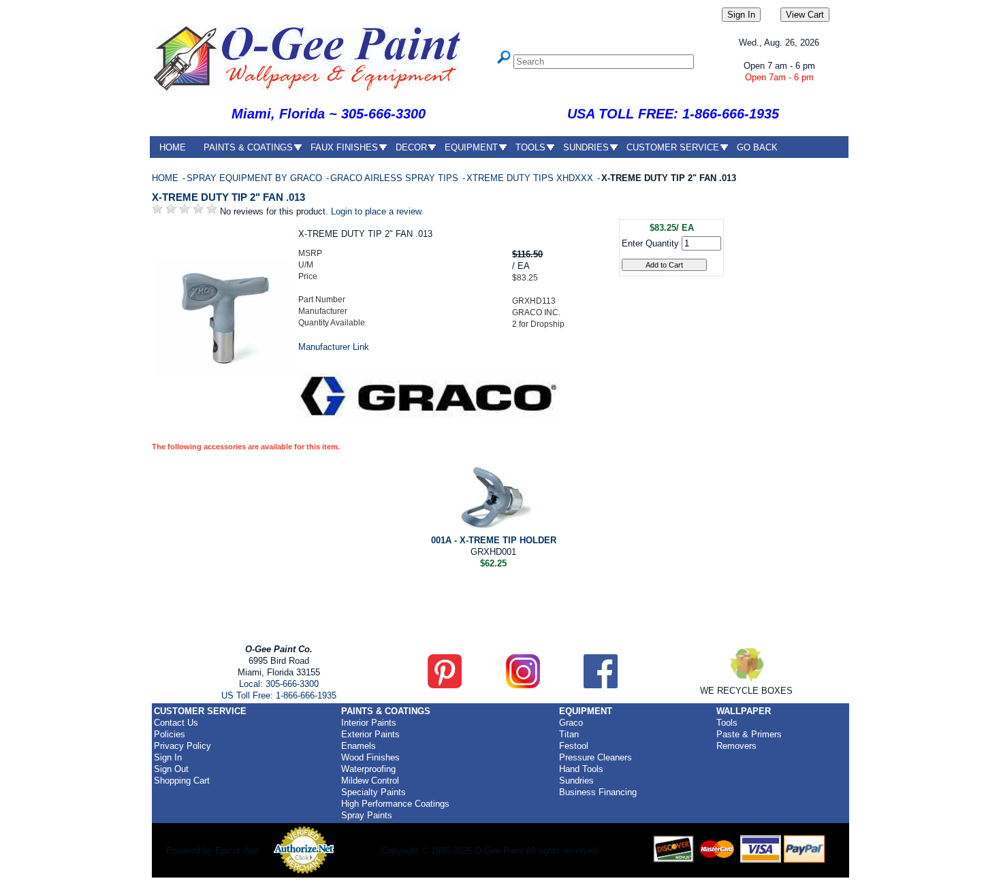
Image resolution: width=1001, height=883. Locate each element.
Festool (573, 746)
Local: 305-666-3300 (279, 684)
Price (307, 276)
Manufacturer (322, 311)
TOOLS (530, 147)
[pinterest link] (445, 685)
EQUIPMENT (471, 147)
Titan (569, 734)
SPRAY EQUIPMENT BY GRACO (256, 178)
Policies (169, 734)
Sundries (576, 780)
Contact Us (176, 723)
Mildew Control (370, 780)
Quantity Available (331, 322)
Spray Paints (366, 815)
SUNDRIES (586, 147)
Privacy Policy (182, 746)
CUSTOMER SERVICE (672, 147)
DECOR (411, 147)
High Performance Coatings (395, 804)
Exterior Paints (370, 734)
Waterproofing (368, 769)
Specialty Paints (373, 792)
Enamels (358, 746)
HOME (172, 147)
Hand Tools (581, 769)
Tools (726, 723)
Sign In (168, 757)
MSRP (310, 253)
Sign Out (171, 769)
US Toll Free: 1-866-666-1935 (278, 695)
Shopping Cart (182, 780)
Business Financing (598, 792)
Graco (571, 723)
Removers (736, 746)
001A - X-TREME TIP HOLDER (493, 540)
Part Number (321, 299)
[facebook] (601, 685)
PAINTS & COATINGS (248, 147)
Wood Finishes (370, 757)
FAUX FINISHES (344, 147)
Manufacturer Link (333, 347)
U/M (305, 265)
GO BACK (757, 147)
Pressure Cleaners (595, 757)
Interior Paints (368, 723)
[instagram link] (523, 685)
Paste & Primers (749, 734)
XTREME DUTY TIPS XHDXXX (531, 178)
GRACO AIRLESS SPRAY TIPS (395, 178)
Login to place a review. (377, 211)
